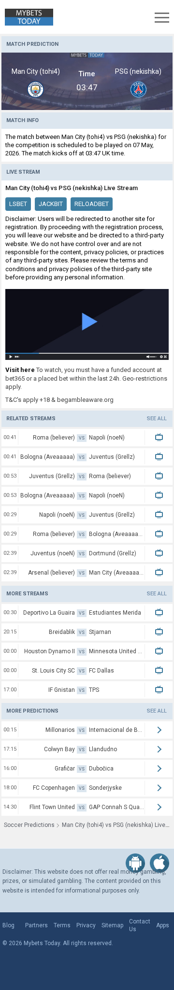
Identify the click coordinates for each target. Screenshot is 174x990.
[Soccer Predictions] (26, 17)
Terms (62, 925)
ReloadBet (91, 203)
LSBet (18, 203)
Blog (8, 925)
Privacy (86, 925)
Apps (162, 925)
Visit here (20, 369)
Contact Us (139, 925)
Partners (36, 925)
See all (157, 418)
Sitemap (112, 925)
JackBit (51, 203)
